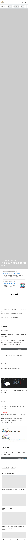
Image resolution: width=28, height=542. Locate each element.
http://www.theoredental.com (9, 271)
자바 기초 (10, 6)
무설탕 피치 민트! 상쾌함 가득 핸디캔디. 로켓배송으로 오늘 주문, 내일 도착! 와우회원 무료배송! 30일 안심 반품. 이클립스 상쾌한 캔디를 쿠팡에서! (10, 286)
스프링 (23, 6)
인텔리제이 (17, 6)
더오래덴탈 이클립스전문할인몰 (11, 273)
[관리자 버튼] (6, 467)
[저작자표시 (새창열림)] (16, 467)
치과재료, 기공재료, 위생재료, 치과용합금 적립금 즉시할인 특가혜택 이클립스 (13, 276)
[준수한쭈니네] (2, 2)
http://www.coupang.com (8, 281)
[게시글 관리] (8, 467)
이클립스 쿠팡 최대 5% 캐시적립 (9, 283)
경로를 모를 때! (6, 373)
